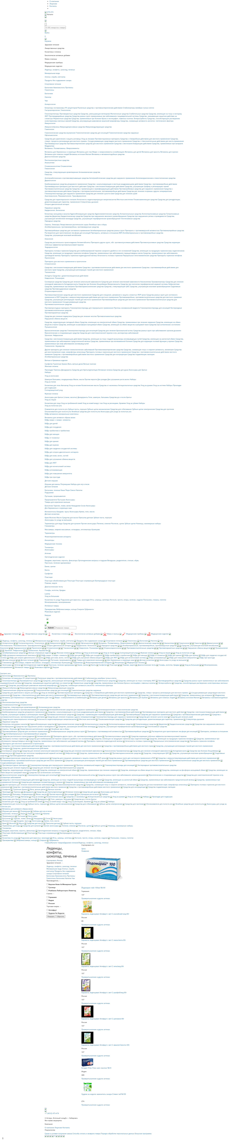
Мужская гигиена (51, 393)
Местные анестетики (125, 199)
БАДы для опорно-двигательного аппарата (61, 452)
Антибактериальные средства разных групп (107, 230)
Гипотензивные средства (130, 218)
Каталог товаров (57, 842)
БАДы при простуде (52, 477)
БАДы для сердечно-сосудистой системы (61, 448)
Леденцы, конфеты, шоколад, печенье (60, 69)
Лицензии (53, 3)
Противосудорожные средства (64, 289)
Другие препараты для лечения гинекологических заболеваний (69, 349)
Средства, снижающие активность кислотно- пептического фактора (147, 121)
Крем (47, 517)
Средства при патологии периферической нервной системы (144, 284)
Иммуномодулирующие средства (99, 127)
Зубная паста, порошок (103, 517)
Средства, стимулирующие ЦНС (116, 286)
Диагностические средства (55, 156)
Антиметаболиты (83, 242)
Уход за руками (147, 385)
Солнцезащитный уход (54, 390)
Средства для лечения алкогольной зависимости (81, 281)
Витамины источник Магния (80, 154)
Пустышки (61, 499)
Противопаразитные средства (56, 312)
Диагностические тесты (54, 586)
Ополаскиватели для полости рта (58, 411)
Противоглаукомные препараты (107, 138)
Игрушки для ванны (52, 484)
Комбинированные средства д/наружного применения (66, 184)
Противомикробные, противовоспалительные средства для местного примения (150, 297)
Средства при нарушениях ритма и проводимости (146, 216)
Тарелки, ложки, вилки (62, 505)
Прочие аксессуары (88, 523)
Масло (59, 517)
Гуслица (52, 887)
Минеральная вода (52, 73)
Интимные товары (52, 605)
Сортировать (52, 860)
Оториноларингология (53, 291)
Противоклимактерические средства (109, 349)
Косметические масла (90, 385)
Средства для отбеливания (121, 409)
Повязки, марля (51, 583)
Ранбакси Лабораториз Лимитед (62, 890)
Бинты (47, 570)
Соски (83, 505)
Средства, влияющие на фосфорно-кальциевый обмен (80, 324)
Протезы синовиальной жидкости (127, 308)
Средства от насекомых (108, 385)
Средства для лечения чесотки (84, 316)
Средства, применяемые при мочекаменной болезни (112, 341)
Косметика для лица (53, 403)
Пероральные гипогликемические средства (140, 255)
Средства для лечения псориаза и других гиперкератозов (149, 191)
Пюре (67, 490)
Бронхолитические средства (56, 330)
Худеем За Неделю (56, 913)
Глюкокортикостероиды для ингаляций (82, 330)
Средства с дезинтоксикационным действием (70, 275)
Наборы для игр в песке (80, 484)
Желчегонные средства (119, 113)
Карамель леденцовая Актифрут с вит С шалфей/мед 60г (104, 992)
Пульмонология (51, 327)
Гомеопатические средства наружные (124, 133)
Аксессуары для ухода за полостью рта (116, 411)
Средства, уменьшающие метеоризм (95, 113)
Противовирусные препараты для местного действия (65, 186)
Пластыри (48, 577)
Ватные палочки (89, 364)
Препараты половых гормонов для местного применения (108, 352)
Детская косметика (52, 514)
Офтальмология (51, 135)
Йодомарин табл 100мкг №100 (93, 887)
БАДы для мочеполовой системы (58, 466)
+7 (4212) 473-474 (52, 1113)
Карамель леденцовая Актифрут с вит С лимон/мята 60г (103, 940)
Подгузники (49, 492)
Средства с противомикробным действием (160, 184)
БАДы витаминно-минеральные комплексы (61, 414)
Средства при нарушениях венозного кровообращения (105, 216)
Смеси (72, 490)
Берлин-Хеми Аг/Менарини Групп (62, 884)
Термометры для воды (53, 523)
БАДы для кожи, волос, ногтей (56, 455)
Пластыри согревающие (84, 580)
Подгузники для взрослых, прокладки (75, 599)
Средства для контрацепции (116, 354)
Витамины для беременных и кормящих (60, 152)
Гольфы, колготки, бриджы (55, 590)
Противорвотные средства (70, 113)
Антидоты (48, 275)
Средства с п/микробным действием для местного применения (145, 138)
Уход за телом (50, 381)
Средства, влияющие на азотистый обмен (158, 339)
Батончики (49, 87)
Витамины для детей (133, 152)
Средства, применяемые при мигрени (60, 286)
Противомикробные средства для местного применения (124, 299)
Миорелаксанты (114, 284)
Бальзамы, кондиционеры (63, 379)
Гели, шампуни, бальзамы (98, 397)
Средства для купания (72, 523)
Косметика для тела (52, 385)
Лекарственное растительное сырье (74, 224)
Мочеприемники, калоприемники (58, 602)
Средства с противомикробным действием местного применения (78, 354)
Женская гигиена (51, 366)
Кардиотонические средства (72, 216)
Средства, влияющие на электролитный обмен (98, 322)
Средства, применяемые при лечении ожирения (136, 322)
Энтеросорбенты (140, 118)
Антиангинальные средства (130, 214)
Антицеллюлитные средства (129, 385)
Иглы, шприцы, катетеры (99, 599)
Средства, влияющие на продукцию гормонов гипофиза (67, 253)
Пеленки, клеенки (104, 523)
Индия (51, 900)
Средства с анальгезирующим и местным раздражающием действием (115, 184)
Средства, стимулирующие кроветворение (61, 172)
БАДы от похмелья (52, 437)
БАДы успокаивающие (53, 470)
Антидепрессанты (71, 284)
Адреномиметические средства (107, 214)
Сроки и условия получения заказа (58, 1133)
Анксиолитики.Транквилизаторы (152, 281)
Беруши (48, 615)
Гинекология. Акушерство (55, 346)
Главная (48, 842)
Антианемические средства (89, 172)
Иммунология (50, 123)
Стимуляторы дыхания (89, 202)
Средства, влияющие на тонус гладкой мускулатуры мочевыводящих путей (112, 339)
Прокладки (49, 370)
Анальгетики (49, 162)
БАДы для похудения (53, 427)
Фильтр (60, 860)
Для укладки (102, 379)
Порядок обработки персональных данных (117, 1133)
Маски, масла (78, 379)
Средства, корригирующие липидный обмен (62, 322)
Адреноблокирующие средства (82, 214)
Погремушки (65, 484)
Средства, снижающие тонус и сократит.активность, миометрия (149, 349)
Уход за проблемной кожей (71, 403)
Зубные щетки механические (98, 409)
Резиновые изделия (52, 611)
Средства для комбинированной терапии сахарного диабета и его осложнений (100, 250)
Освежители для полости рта (56, 409)
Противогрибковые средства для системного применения (67, 230)
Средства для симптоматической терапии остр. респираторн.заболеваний (109, 333)
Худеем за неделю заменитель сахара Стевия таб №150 (103, 1094)
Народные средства (52, 221)
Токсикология (50, 272)
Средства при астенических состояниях (164, 324)
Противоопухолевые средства (152, 242)
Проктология (50, 258)
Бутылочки (49, 505)
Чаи (46, 100)
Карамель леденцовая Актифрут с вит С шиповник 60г (102, 1018)
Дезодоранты (66, 370)
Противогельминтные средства (109, 316)
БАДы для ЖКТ (51, 462)
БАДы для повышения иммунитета (58, 473)
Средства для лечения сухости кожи (100, 193)
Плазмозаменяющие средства (145, 199)
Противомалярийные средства (172, 230)
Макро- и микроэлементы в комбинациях (108, 152)
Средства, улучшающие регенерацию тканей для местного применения (85, 270)
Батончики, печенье (52, 490)
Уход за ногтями (159, 385)
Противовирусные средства (55, 143)
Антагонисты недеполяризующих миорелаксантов (96, 199)
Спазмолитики (66, 166)
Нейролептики (174, 284)
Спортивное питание (53, 84)
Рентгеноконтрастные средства (57, 160)
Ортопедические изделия (55, 557)
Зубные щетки (130, 523)
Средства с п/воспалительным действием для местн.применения (158, 141)
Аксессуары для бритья (138, 370)
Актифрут (53, 910)
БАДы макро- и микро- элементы (57, 420)
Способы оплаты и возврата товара (86, 1133)
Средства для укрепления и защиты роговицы (63, 138)
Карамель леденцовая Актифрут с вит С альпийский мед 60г (105, 914)
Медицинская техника (53, 543)
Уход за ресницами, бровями (114, 403)
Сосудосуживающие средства (74, 302)
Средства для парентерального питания (60, 199)
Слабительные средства (138, 113)
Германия (53, 897)
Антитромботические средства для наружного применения (112, 178)
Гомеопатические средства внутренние (60, 133)
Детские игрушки (51, 480)
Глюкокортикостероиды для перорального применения (91, 308)
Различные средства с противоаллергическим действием (100, 107)
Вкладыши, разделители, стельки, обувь (123, 560)
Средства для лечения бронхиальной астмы (115, 330)
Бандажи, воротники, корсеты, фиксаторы (61, 560)
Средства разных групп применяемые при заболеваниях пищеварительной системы (105, 116)
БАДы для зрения (51, 441)
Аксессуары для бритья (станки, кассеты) (61, 397)
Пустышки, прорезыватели (55, 496)
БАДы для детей (51, 423)
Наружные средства (52, 208)
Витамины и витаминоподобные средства (108, 154)
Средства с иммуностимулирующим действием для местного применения (89, 297)
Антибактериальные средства (56, 356)
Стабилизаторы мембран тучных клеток (138, 107)
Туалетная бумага (60, 364)
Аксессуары (70, 499)
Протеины (69, 87)
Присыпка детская (86, 517)
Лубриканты (89, 609)
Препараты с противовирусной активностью (142, 230)
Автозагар (65, 385)
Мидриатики (49, 146)
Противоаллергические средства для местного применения (90, 143)
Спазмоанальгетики (52, 166)
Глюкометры (50, 526)
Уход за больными (52, 596)
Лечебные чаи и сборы (98, 224)
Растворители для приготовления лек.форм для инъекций (68, 233)
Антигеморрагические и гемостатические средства (155, 178)
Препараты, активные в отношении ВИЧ (106, 233)
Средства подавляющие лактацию (141, 354)
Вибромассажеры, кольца (66, 609)
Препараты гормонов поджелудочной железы (79, 255)
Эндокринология (51, 247)
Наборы (48, 372)
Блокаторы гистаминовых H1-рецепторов (61, 107)
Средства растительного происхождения (61, 242)
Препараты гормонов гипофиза (169, 255)
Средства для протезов (165, 409)
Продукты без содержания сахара (58, 80)
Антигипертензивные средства (154, 214)
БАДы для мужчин (52, 445)
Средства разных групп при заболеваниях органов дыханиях (157, 330)
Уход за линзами (87, 138)
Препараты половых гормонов (57, 250)
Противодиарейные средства (60, 116)
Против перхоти (91, 379)
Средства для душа (120, 370)
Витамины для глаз (84, 152)
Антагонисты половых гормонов (109, 255)
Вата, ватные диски (75, 364)
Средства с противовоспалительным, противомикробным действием (99, 191)
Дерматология (50, 180)
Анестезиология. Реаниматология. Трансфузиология (65, 196)
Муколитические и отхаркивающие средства (62, 333)
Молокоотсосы (50, 511)
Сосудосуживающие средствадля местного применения (110, 141)
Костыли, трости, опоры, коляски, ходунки (126, 599)
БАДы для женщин (52, 434)
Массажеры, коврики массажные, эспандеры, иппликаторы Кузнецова (72, 529)
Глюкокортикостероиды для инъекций (155, 308)
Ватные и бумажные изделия (56, 360)
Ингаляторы (49, 540)
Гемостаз (48, 174)
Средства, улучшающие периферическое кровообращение (97, 218)
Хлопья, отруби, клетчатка (55, 77)
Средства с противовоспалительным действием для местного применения (112, 267)
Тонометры (49, 547)
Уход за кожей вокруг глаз (93, 403)
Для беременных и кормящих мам (58, 508)
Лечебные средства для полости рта (85, 411)
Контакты (53, 6)
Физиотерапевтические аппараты (58, 536)
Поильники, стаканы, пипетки (154, 599)
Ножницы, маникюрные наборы (148, 523)
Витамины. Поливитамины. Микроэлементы (62, 148)
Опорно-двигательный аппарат (57, 204)
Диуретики (56, 216)
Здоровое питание (71, 842)
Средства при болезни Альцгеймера (93, 284)
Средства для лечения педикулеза (58, 316)
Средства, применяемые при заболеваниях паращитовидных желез (116, 253)
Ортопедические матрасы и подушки (92, 560)
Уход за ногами (75, 385)
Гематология (50, 168)
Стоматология (50, 264)
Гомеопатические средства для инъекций (92, 133)
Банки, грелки (50, 566)
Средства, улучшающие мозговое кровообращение (150, 286)
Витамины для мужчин (169, 152)
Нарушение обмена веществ (56, 318)
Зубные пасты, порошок (77, 409)
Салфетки (49, 364)
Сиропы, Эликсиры (52, 224)
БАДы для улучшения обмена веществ (60, 459)
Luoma (47, 594)
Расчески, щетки (117, 523)
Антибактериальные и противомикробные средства (143, 233)
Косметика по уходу (52, 599)
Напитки (48, 97)
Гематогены (49, 90)
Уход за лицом (50, 399)
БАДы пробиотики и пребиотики (57, 430)
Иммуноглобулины (52, 127)
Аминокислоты (59, 87)
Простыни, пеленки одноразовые (58, 563)
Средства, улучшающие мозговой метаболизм (63, 235)
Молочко (52, 517)
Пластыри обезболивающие (56, 580)
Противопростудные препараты (57, 308)
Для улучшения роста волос (118, 379)
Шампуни (48, 379)
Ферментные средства (62, 118)
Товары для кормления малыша (57, 502)
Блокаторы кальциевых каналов (57, 214)
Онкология (49, 239)
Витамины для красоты (151, 152)
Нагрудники (75, 505)
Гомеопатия (49, 129)
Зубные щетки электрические (143, 409)
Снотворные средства (53, 281)
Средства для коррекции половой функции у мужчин (153, 341)
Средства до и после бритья (120, 397)
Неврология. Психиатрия (54, 278)
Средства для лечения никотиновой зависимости (120, 281)
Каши (63, 490)
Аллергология (50, 104)
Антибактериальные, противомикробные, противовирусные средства (72, 227)
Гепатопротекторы (52, 113)
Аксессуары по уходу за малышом (58, 520)
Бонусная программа (143, 1133)
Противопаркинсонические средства (89, 286)
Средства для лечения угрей (126, 193)
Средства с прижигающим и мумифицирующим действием (95, 188)
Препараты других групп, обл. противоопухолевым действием (115, 242)
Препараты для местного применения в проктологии (65, 261)
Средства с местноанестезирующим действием (132, 143)
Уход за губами (132, 403)
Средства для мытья (70, 517)
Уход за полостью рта (53, 405)
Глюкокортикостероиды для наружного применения (65, 193)
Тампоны (57, 370)
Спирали (80, 609)
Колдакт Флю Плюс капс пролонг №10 (96, 1068)
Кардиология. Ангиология (55, 210)
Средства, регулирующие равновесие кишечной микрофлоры (96, 121)
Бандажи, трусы (63, 511)
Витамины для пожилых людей (57, 154)
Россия (52, 903)
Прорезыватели (51, 499)
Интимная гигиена (105, 370)
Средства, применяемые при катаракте (167, 143)
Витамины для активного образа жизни (60, 417)
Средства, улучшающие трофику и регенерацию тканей (147, 186)
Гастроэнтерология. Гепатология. (58, 110)
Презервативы (50, 609)
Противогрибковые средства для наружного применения (141, 188)
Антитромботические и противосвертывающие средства (67, 178)
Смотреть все (5, 673)
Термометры (50, 533)
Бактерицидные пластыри (105, 580)
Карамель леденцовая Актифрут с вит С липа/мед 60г (102, 966)
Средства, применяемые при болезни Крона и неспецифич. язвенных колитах (102, 118)
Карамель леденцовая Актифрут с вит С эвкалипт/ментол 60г (105, 1045)
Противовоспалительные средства (58, 188)
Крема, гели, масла (86, 511)
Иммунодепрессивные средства (72, 127)
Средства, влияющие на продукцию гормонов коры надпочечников (158, 250)
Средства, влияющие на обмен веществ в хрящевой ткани (126, 324)
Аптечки (48, 553)
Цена (83, 848)
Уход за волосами (52, 376)
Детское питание (51, 486)
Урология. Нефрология (54, 335)
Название (85, 851)
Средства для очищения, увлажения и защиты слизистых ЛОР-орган (119, 295)
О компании (54, 1)
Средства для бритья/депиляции (85, 370)
